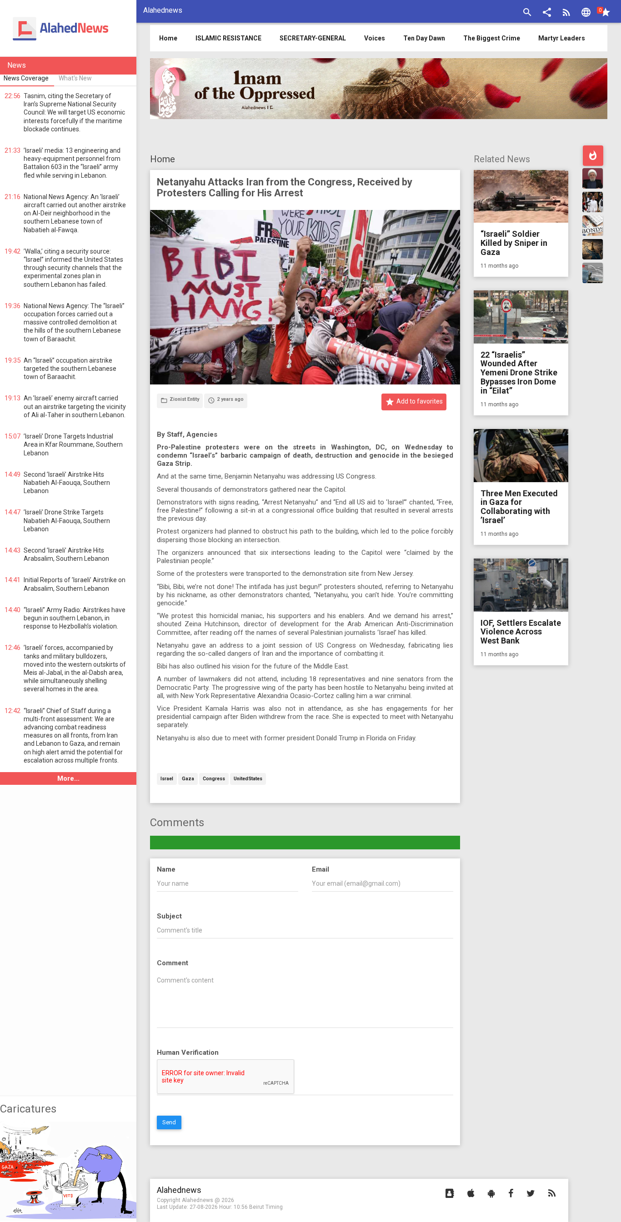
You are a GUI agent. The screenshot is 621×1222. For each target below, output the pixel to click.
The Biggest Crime (491, 38)
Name (166, 869)
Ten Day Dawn (424, 38)
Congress (214, 779)
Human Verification (188, 1052)
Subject (169, 916)
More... (68, 778)
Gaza (188, 779)
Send (169, 1122)
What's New (75, 78)
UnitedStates (248, 779)
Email (320, 869)
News (16, 65)
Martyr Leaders (561, 38)
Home (162, 159)
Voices (374, 38)
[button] (547, 13)
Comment (172, 963)
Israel (166, 779)
